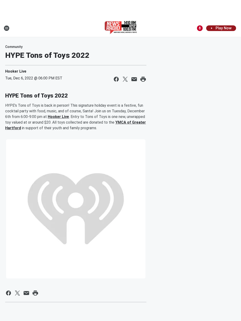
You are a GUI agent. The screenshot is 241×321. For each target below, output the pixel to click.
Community (14, 47)
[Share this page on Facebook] (116, 79)
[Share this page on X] (125, 79)
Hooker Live (15, 71)
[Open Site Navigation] (6, 28)
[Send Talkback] (200, 28)
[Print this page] (143, 79)
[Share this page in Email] (134, 79)
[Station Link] (120, 28)
